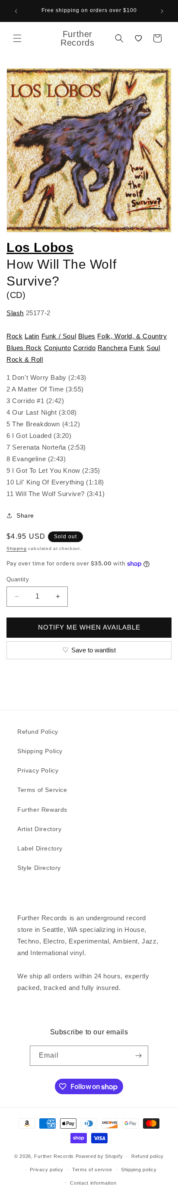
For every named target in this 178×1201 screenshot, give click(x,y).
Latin (32, 336)
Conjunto (57, 347)
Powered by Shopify (99, 1156)
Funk (136, 347)
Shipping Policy (40, 751)
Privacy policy (47, 1169)
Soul (153, 347)
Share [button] (25, 515)
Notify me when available (89, 627)
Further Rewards (42, 809)
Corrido (84, 347)
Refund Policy (37, 731)
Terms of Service (42, 789)
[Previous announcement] (15, 11)
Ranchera (112, 347)
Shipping (16, 548)
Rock (14, 336)
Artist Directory (39, 828)
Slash (15, 313)
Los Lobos (39, 247)
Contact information (93, 1182)
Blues (86, 336)
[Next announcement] (162, 11)
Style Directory (39, 867)
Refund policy (147, 1156)
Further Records (54, 1156)
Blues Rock (24, 347)
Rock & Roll (24, 359)
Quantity (17, 579)
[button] (17, 38)
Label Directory (40, 848)
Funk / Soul (58, 336)
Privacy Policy (37, 770)
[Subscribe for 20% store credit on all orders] (138, 1056)
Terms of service (92, 1169)
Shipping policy (139, 1169)
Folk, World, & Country (132, 336)
